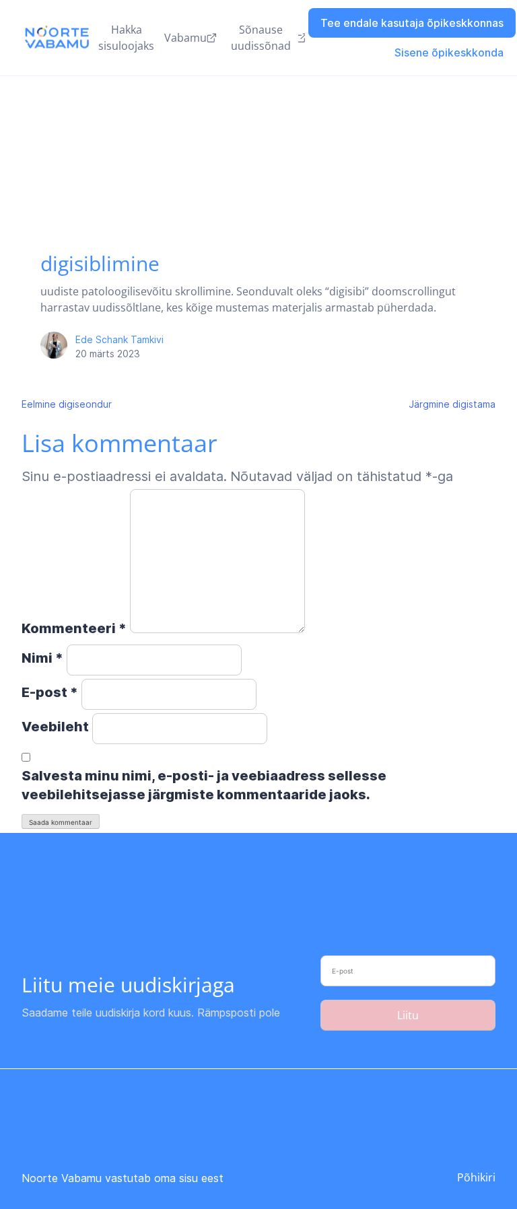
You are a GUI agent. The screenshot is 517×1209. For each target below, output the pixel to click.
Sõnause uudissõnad (261, 37)
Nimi (42, 658)
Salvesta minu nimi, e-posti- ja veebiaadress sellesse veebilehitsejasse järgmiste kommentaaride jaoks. (204, 785)
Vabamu (185, 37)
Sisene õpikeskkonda (449, 52)
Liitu (408, 1015)
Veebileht (55, 727)
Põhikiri (476, 1177)
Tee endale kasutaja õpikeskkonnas (412, 23)
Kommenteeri (74, 628)
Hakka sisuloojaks (126, 37)
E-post (50, 692)
